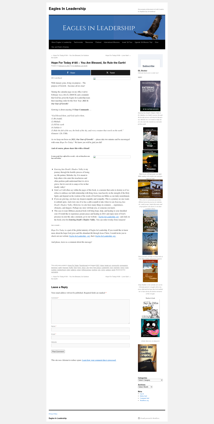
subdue (108, 270)
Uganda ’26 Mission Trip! (143, 42)
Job (87, 267)
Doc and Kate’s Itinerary (60, 47)
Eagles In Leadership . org (79, 236)
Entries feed (143, 396)
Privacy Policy (53, 414)
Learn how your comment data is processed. (99, 360)
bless (102, 265)
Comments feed (144, 398)
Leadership (105, 267)
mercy (122, 267)
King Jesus (97, 267)
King (91, 267)
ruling (103, 270)
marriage (117, 267)
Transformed (83, 265)
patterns (73, 270)
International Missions (112, 42)
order (68, 270)
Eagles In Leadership (67, 8)
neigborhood (61, 270)
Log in (142, 394)
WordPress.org (144, 400)
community (115, 265)
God (75, 267)
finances (65, 267)
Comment (55, 298)
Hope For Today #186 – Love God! (118, 55)
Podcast (98, 42)
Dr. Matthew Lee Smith (79, 66)
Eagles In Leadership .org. (105, 236)
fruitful (71, 267)
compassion (124, 265)
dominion (54, 267)
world (113, 270)
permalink (54, 272)
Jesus (84, 267)
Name (53, 326)
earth (60, 267)
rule (99, 270)
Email (53, 334)
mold (126, 267)
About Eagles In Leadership (61, 42)
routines (94, 270)
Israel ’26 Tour (127, 42)
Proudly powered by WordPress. (150, 418)
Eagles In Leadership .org (109, 216)
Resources (89, 42)
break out (108, 265)
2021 (98, 265)
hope (79, 267)
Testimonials (78, 42)
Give (156, 42)
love (111, 267)
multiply (53, 270)
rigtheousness (86, 270)
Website (54, 342)
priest (79, 270)
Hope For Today (73, 265)
